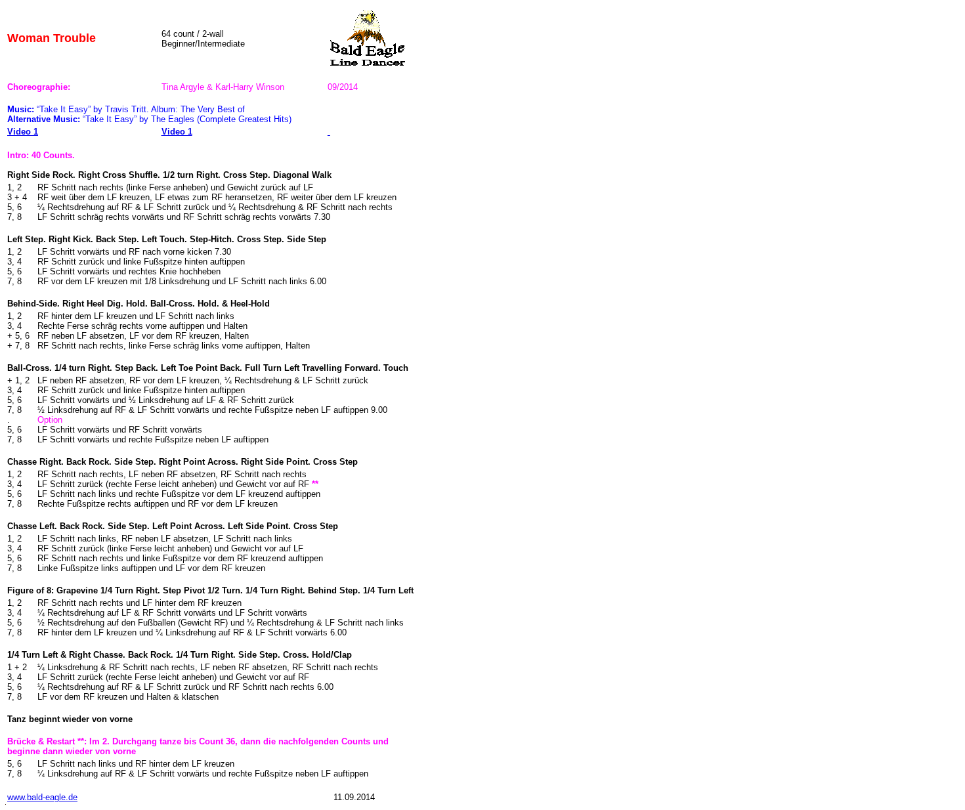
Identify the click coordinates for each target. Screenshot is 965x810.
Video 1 (22, 132)
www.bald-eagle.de (42, 797)
